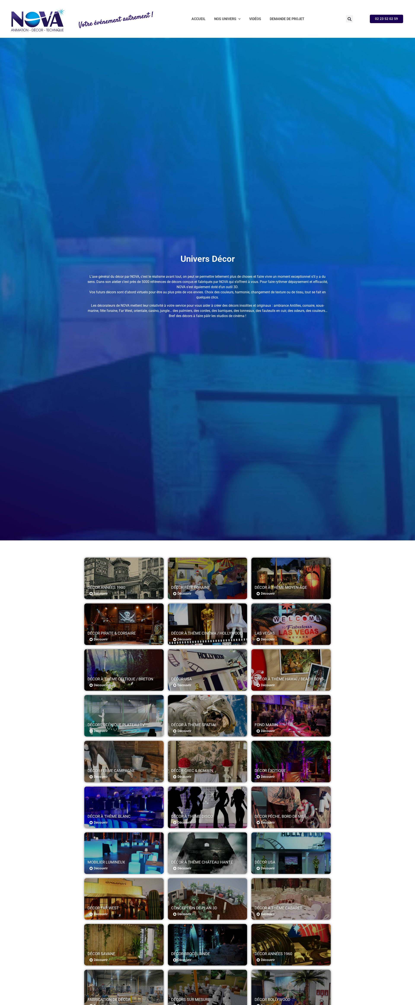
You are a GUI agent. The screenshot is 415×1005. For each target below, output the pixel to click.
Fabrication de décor (109, 999)
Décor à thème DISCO (192, 816)
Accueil (199, 19)
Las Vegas (265, 633)
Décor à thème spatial (194, 724)
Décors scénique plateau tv (116, 724)
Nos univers (225, 19)
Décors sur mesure (190, 999)
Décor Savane (101, 953)
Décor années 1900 (106, 587)
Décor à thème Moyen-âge (281, 587)
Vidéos (255, 19)
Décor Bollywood (272, 999)
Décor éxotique (270, 770)
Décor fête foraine (190, 587)
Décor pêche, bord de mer (280, 816)
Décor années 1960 (273, 953)
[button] (349, 18)
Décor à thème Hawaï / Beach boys (289, 679)
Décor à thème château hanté (202, 862)
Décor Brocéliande (190, 953)
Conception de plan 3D (194, 908)
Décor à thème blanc (109, 816)
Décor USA (181, 679)
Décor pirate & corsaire (112, 633)
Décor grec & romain (192, 770)
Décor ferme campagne (111, 770)
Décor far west (103, 908)
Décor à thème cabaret (278, 908)
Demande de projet (287, 19)
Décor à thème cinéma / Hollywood (207, 633)
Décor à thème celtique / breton (120, 679)
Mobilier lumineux (106, 862)
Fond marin (266, 724)
